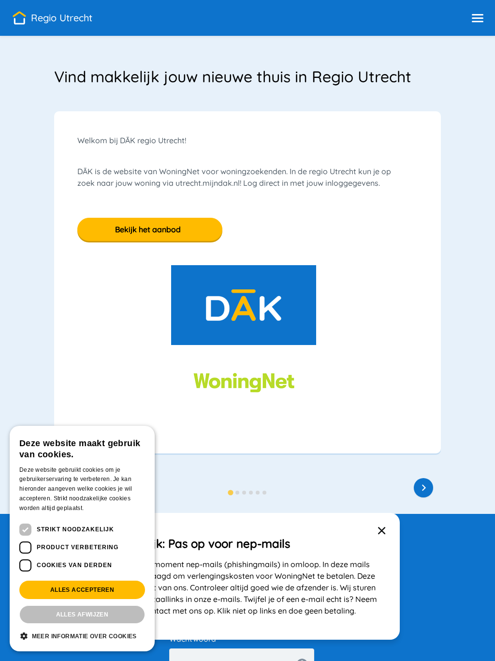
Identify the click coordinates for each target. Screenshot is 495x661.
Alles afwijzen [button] (82, 614)
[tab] (230, 492)
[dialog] (82, 538)
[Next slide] (423, 487)
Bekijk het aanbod (148, 229)
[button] (477, 18)
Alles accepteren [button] (82, 589)
